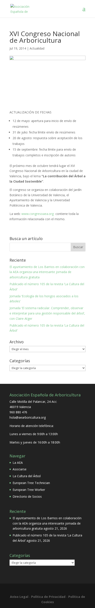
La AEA (18, 462)
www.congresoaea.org (37, 214)
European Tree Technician (31, 483)
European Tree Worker (29, 490)
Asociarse (20, 469)
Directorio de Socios (27, 496)
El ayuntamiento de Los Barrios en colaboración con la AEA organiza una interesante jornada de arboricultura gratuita (47, 272)
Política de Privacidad (48, 597)
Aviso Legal (19, 597)
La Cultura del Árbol (27, 476)
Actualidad (37, 48)
